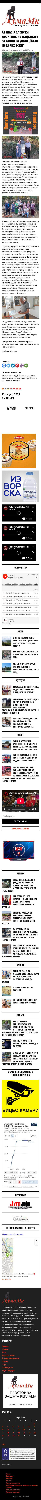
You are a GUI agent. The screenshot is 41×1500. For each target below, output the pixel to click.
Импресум (9, 1478)
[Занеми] (33, 809)
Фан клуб (5, 1346)
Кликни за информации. (12, 1234)
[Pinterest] (17, 366)
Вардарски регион (8, 1355)
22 (29, 1432)
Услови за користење (12, 1492)
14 (24, 1429)
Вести (4, 1352)
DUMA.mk (10, 625)
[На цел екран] (36, 809)
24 (3, 1435)
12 (13, 1429)
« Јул (3, 1444)
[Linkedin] (13, 366)
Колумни (5, 1361)
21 (24, 1432)
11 (8, 1429)
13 (18, 1429)
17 (2, 1432)
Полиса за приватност (13, 1489)
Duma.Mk (4, 625)
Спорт (4, 1364)
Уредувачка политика (13, 1483)
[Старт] (5, 809)
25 (8, 1435)
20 (19, 1432)
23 (35, 1432)
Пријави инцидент (8, 1370)
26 (13, 1435)
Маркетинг (9, 1476)
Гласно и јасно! (7, 1367)
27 (18, 1435)
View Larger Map (6, 1279)
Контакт (9, 1480)
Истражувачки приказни (10, 1358)
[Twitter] (8, 366)
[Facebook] (4, 366)
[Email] (26, 366)
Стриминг (5, 1349)
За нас (8, 1474)
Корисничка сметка (20, 828)
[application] (20, 801)
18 (8, 1432)
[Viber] (22, 366)
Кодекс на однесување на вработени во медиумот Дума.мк (22, 1486)
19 (13, 1432)
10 (2, 1429)
